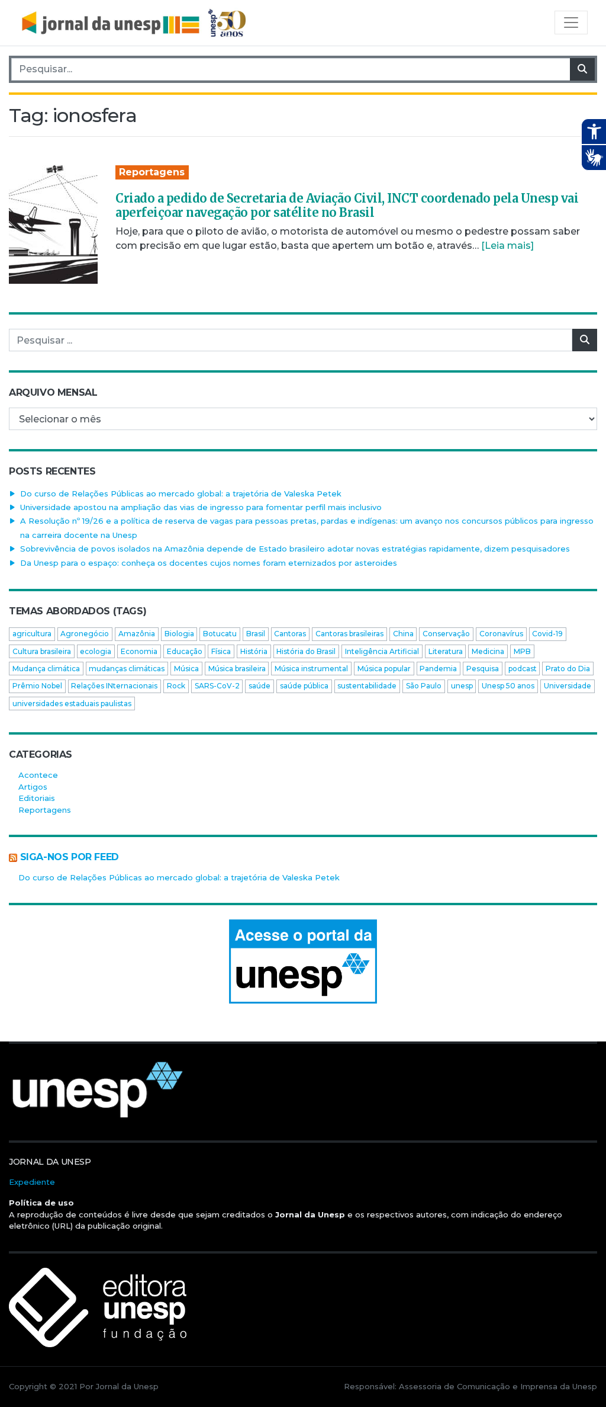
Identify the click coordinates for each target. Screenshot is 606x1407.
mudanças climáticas (127, 668)
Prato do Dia (568, 668)
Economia (139, 651)
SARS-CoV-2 (217, 685)
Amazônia (136, 633)
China (403, 633)
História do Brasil (306, 651)
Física (221, 651)
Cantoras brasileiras (349, 633)
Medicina (488, 651)
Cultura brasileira (41, 651)
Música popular (384, 668)
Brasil (255, 633)
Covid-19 (547, 633)
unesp (462, 685)
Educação (184, 651)
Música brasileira (237, 668)
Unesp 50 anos (508, 685)
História (253, 651)
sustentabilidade (367, 685)
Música (186, 668)
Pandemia (438, 668)
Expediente (32, 1182)
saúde (259, 685)
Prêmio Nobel (37, 685)
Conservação (446, 633)
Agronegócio (84, 633)
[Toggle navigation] (571, 22)
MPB (522, 651)
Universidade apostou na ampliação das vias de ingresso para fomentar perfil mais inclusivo (201, 507)
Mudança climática (46, 668)
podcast (522, 668)
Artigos (32, 786)
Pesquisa (482, 668)
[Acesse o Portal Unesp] (303, 961)
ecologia (95, 651)
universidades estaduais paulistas (71, 703)
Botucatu (220, 633)
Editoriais (36, 798)
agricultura (31, 633)
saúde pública (304, 685)
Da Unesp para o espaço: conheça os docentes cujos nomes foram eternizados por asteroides (208, 563)
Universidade (567, 685)
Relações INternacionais (114, 685)
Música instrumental (311, 668)
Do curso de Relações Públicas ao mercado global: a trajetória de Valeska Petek (180, 493)
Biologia (179, 633)
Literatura (445, 651)
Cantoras (290, 633)
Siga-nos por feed (69, 857)
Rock (176, 685)
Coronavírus (501, 633)
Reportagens (152, 172)
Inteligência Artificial (382, 651)
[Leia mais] (507, 245)
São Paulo (423, 685)
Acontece (38, 775)
